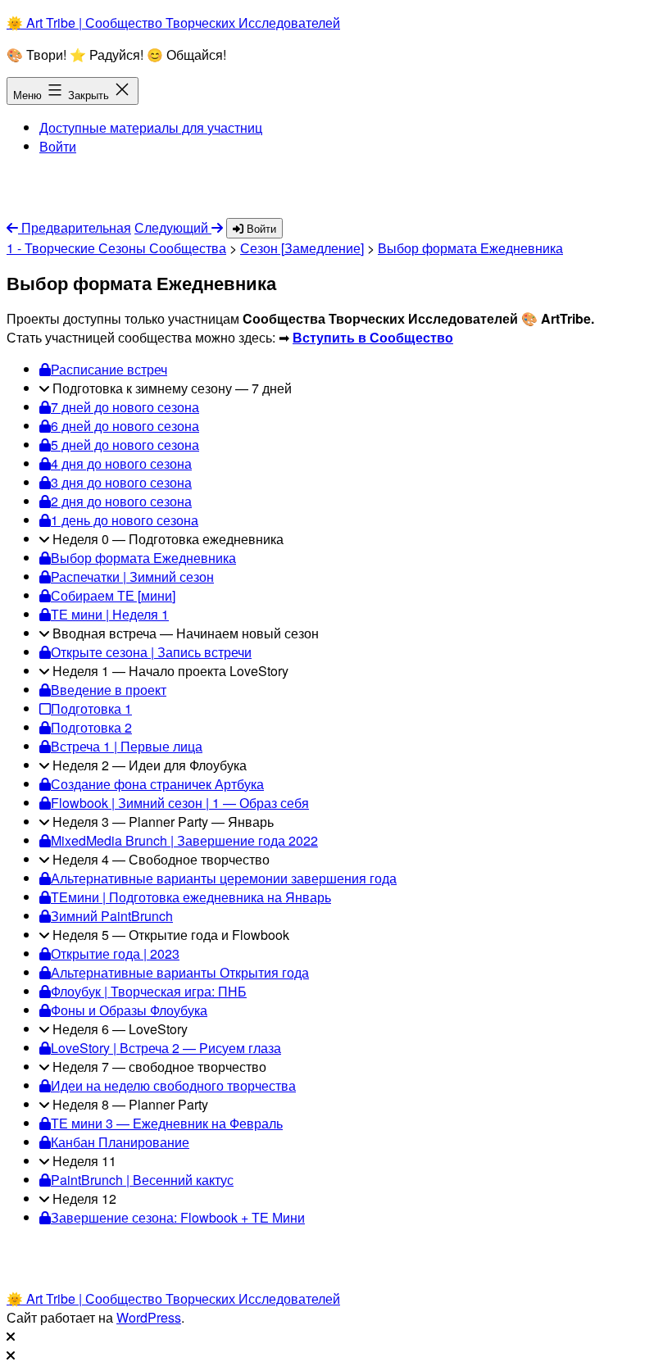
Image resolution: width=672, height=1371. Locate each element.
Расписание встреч (109, 369)
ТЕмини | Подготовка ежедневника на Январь (191, 897)
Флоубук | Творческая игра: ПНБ (149, 991)
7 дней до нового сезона (125, 406)
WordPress (148, 1317)
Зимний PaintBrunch (112, 915)
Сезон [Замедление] (302, 247)
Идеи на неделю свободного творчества (173, 1085)
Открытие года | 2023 (115, 953)
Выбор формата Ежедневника (470, 247)
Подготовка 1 (91, 708)
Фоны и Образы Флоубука (129, 1010)
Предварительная (74, 227)
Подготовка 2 (91, 727)
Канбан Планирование (120, 1142)
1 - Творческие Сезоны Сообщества (116, 247)
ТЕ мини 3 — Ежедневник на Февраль (167, 1123)
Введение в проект (108, 689)
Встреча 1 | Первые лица (126, 746)
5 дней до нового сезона (125, 444)
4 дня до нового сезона (121, 463)
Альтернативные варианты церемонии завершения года (224, 878)
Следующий (172, 227)
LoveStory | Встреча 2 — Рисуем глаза (166, 1047)
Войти (57, 146)
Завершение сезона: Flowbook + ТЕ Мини (178, 1217)
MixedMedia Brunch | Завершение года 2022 (184, 840)
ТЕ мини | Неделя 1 (110, 614)
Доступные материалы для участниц (150, 127)
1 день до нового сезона (124, 520)
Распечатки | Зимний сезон (132, 576)
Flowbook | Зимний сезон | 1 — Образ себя (180, 802)
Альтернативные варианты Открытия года (180, 972)
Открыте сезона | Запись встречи (151, 651)
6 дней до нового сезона (125, 425)
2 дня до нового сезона (121, 501)
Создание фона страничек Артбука (157, 783)
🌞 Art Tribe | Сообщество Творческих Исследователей (173, 22)
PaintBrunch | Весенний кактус (142, 1179)
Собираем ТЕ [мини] (113, 595)
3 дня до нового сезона (121, 482)
